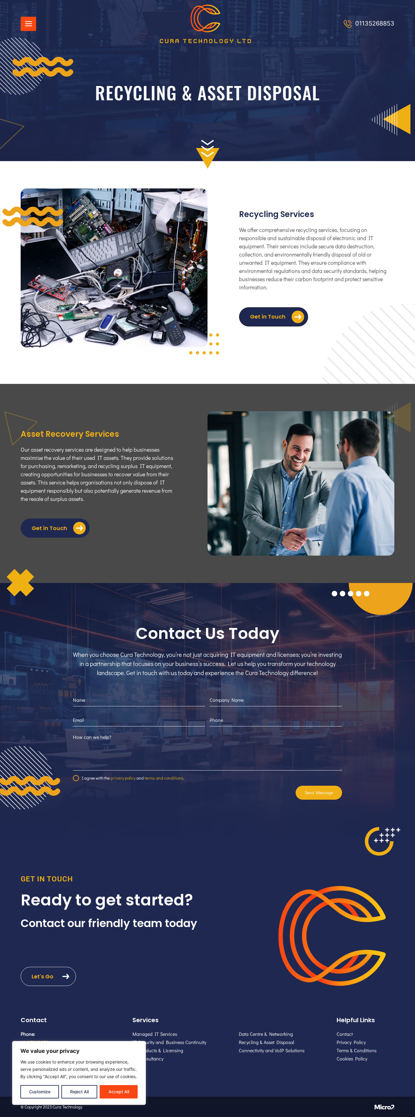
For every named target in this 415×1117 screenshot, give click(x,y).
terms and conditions (164, 778)
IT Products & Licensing (157, 1050)
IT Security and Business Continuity (169, 1042)
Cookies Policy (352, 1058)
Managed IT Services (154, 1034)
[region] (79, 1073)
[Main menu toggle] (28, 24)
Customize (39, 1091)
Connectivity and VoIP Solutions (271, 1050)
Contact (345, 1034)
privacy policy (123, 778)
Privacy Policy (351, 1042)
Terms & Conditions (356, 1050)
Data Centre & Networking (266, 1034)
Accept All (118, 1091)
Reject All (79, 1091)
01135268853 (374, 23)
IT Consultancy (147, 1058)
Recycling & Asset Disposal (266, 1042)
